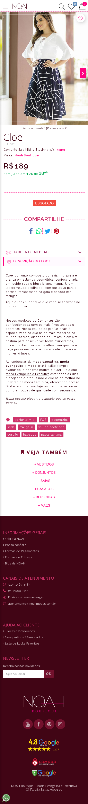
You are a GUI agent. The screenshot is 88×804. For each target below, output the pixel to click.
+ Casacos (44, 489)
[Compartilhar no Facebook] (31, 231)
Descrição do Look (31, 261)
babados (29, 434)
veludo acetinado (51, 427)
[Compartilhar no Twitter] (47, 231)
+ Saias (44, 481)
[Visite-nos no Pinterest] (49, 724)
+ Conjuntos (44, 472)
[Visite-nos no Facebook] (39, 724)
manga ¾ (26, 427)
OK (49, 674)
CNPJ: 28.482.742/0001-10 (44, 789)
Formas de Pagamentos (21, 551)
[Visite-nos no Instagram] (60, 724)
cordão (12, 434)
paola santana (51, 434)
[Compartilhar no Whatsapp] (39, 231)
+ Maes (44, 505)
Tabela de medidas (30, 252)
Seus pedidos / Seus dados (23, 637)
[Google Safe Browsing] (44, 773)
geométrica (60, 419)
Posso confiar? (15, 545)
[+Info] (60, 149)
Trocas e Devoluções (19, 631)
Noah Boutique (27, 155)
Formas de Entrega (18, 557)
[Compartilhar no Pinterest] (56, 231)
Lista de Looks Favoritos (21, 643)
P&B (43, 419)
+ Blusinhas (44, 497)
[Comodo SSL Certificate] (44, 762)
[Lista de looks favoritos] (71, 6)
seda (11, 427)
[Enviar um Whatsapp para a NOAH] (6, 798)
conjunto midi (25, 419)
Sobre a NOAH (15, 539)
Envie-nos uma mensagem (26, 597)
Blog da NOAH (14, 563)
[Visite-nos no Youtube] (28, 724)
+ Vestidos (44, 464)
